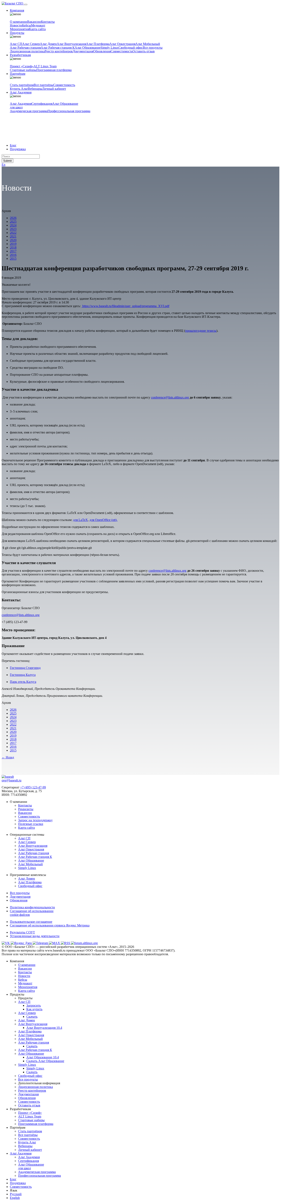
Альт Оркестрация (122, 44)
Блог (13, 145)
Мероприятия (19, 29)
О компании (18, 21)
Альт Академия (20, 92)
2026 (13, 218)
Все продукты (153, 47)
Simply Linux (109, 47)
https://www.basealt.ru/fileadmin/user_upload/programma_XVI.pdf (125, 306)
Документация (83, 51)
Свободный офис (130, 47)
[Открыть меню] (25, 4)
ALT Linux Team (45, 66)
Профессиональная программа (69, 111)
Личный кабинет (54, 88)
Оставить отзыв (143, 51)
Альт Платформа (97, 44)
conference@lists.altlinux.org (170, 397)
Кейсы (26, 25)
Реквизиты (25, 809)
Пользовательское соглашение (31, 921)
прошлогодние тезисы (200, 330)
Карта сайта (37, 29)
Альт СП (16, 44)
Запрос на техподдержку (35, 820)
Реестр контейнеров (59, 51)
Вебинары (35, 88)
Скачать (31, 1016)
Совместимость (121, 51)
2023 (13, 229)
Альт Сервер (31, 44)
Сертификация (41, 103)
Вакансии (34, 21)
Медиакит (38, 25)
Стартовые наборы (23, 70)
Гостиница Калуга (23, 674)
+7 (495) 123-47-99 (33, 787)
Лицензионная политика (27, 51)
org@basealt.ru (11, 780)
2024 (13, 225)
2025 (13, 221)
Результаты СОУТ (22, 932)
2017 (13, 251)
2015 (13, 258)
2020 (13, 240)
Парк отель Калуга (23, 681)
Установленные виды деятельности (34, 936)
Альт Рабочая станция (25, 47)
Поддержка (18, 149)
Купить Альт (19, 88)
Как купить (34, 1009)
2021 (13, 236)
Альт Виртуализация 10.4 (44, 1027)
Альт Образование (88, 47)
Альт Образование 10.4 (42, 1057)
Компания (17, 10)
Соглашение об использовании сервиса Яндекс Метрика (49, 925)
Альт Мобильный (147, 44)
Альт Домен (48, 44)
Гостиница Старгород (25, 667)
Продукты (17, 33)
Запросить (33, 1005)
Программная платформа (54, 70)
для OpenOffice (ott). (103, 520)
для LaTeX (80, 520)
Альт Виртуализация (71, 44)
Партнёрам (17, 73)
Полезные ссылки (30, 824)
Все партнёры (43, 85)
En (3, 164)
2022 (13, 232)
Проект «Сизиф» (22, 66)
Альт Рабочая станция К (58, 47)
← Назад (8, 757)
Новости (16, 25)
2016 (13, 255)
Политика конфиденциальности (32, 907)
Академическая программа (29, 111)
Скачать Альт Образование (45, 1061)
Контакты (48, 21)
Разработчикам (20, 55)
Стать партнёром (22, 85)
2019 (13, 243)
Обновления (102, 51)
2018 (13, 247)
